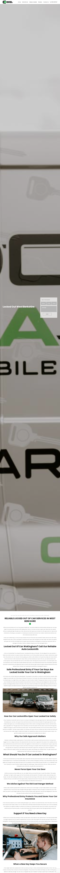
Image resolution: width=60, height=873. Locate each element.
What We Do (25, 2)
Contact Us (46, 2)
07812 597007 (54, 2)
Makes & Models (33, 2)
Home (19, 2)
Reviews (40, 2)
